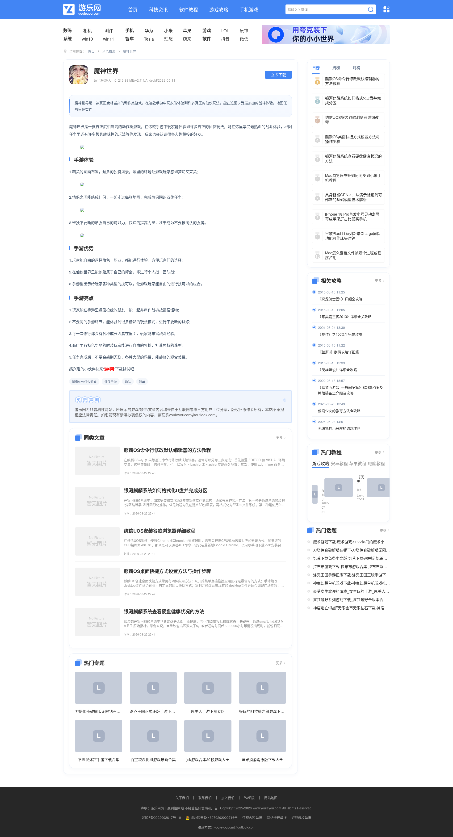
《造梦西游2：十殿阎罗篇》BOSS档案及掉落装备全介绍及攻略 (350, 390)
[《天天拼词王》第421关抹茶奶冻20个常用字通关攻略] (338, 487)
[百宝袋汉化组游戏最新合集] (153, 736)
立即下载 (278, 74)
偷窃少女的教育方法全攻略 (339, 410)
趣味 (128, 381)
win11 (108, 39)
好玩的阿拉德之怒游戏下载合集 (262, 711)
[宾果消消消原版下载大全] (262, 736)
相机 (87, 30)
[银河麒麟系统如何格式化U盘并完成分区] (97, 501)
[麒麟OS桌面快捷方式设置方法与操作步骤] (97, 582)
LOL (225, 30)
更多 (280, 437)
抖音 (225, 39)
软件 (206, 39)
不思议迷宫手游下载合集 (98, 759)
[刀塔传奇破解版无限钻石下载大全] (98, 688)
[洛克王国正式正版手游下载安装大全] (153, 688)
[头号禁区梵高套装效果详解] (381, 487)
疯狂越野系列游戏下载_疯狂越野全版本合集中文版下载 (351, 599)
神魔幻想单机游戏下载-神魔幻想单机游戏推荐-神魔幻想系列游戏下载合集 (351, 583)
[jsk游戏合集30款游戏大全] (207, 736)
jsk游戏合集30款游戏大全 (207, 759)
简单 (142, 381)
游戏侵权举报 (301, 817)
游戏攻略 (218, 9)
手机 (129, 30)
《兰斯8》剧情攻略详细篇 (338, 351)
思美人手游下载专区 (208, 711)
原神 (244, 30)
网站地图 (270, 797)
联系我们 (205, 797)
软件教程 (188, 9)
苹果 (187, 30)
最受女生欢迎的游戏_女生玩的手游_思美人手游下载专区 (351, 591)
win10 (87, 39)
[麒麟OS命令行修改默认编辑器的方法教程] (97, 461)
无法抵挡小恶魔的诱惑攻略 (339, 428)
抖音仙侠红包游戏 (84, 381)
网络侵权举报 (277, 817)
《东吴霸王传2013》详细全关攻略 (345, 316)
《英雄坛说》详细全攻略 (337, 369)
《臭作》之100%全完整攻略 (340, 334)
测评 (109, 30)
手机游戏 (248, 9)
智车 (129, 39)
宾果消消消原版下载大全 (262, 759)
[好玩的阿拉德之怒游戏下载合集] (262, 688)
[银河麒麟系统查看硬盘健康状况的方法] (97, 622)
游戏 (206, 30)
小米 (168, 30)
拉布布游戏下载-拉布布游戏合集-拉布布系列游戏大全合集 (351, 566)
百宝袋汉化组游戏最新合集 (153, 759)
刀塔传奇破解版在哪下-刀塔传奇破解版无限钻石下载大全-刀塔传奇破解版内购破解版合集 (351, 550)
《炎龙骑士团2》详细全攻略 (340, 298)
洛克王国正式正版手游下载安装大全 (153, 711)
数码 (67, 30)
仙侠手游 (111, 381)
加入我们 (228, 797)
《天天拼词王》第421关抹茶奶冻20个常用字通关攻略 (360, 479)
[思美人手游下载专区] (207, 688)
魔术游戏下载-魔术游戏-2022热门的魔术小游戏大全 (351, 541)
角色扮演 (108, 51)
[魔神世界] (78, 74)
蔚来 (187, 39)
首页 (133, 9)
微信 (244, 39)
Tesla (149, 39)
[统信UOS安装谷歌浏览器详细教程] (97, 541)
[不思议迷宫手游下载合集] (98, 736)
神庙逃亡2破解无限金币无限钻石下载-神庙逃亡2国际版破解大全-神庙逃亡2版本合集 (351, 608)
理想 (168, 39)
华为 (149, 30)
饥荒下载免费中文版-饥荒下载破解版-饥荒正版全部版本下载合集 (351, 558)
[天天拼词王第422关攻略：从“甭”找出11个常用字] (315, 494)
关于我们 (182, 797)
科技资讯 (158, 9)
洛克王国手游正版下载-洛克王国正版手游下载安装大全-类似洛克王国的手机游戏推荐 (351, 575)
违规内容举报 (252, 817)
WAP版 (249, 797)
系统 (67, 39)
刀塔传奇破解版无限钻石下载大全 (98, 711)
